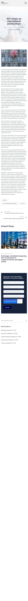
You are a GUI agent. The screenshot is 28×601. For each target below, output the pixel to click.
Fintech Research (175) (8, 343)
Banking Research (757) (8, 330)
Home (5, 27)
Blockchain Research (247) (9, 340)
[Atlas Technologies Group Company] (4, 3)
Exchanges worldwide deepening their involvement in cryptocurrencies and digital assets (13, 258)
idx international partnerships (10, 203)
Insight (9, 27)
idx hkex (5, 200)
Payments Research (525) (9, 333)
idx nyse (23, 203)
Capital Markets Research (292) (11, 336)
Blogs (14, 27)
